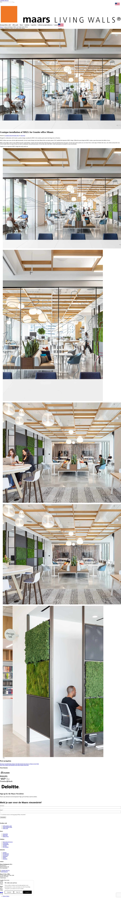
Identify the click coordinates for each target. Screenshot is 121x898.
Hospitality (5, 856)
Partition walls (7, 25)
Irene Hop (23, 135)
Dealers (90, 4)
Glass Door (5, 834)
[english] (117, 4)
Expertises (33, 25)
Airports (4, 852)
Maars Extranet (96, 4)
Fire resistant (5, 847)
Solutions (27, 25)
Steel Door (5, 835)
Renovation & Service (109, 4)
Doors (21, 25)
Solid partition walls (7, 826)
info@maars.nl (4, 871)
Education (5, 858)
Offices (4, 857)
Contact (56, 25)
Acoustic (5, 845)
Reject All (18, 892)
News (102, 4)
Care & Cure (5, 855)
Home (1, 25)
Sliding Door (6, 836)
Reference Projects (43, 25)
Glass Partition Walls (7, 827)
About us (50, 25)
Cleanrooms (5, 843)
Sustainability (6, 844)
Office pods (15, 25)
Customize (9, 892)
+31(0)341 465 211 (5, 870)
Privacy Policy (6, 896)
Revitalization (6, 853)
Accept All (27, 892)
